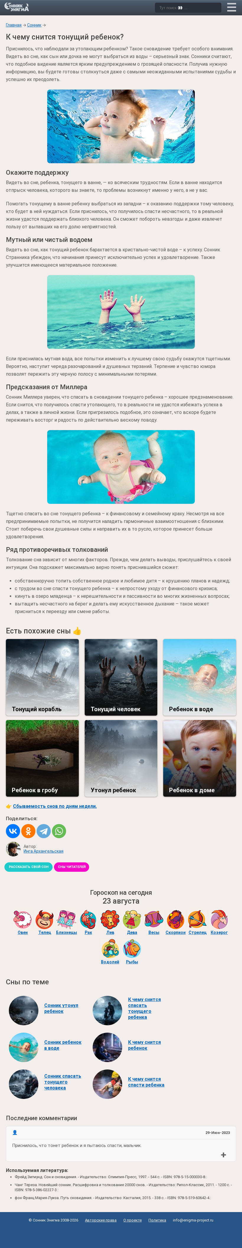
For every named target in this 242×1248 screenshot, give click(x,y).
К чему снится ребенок (144, 1045)
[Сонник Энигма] (17, 6)
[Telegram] (44, 831)
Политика (157, 1220)
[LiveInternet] (121, 1234)
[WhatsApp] (59, 831)
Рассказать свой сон (28, 867)
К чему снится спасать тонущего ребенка (144, 1008)
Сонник (34, 25)
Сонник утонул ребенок (61, 1008)
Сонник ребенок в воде (62, 1045)
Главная (14, 25)
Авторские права (101, 1220)
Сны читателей (72, 867)
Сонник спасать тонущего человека (62, 1082)
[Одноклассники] (28, 831)
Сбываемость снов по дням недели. (55, 806)
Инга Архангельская (43, 851)
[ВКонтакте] (13, 831)
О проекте (132, 1220)
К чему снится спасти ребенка (146, 1082)
